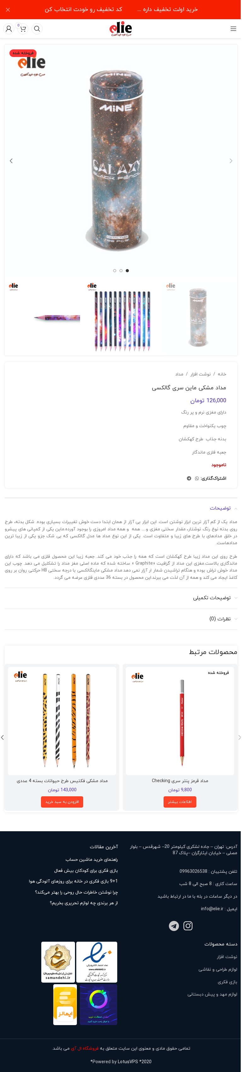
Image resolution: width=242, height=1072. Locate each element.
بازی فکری (227, 982)
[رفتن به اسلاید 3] (114, 270)
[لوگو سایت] (121, 28)
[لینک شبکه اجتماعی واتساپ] (197, 478)
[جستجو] (37, 28)
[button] (231, 161)
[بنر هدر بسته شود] (8, 9)
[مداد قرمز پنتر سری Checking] (180, 721)
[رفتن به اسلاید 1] (127, 270)
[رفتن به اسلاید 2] (121, 270)
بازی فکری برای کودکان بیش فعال (86, 871)
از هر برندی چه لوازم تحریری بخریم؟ (84, 903)
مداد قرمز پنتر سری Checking (180, 781)
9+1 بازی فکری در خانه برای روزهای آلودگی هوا (73, 881)
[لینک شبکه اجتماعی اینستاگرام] (187, 926)
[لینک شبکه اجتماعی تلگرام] (189, 478)
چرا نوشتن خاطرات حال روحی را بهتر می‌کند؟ (76, 892)
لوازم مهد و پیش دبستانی (212, 994)
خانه (222, 374)
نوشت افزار (200, 374)
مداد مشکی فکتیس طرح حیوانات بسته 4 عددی (62, 781)
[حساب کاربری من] (9, 28)
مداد (179, 374)
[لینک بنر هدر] (121, 9)
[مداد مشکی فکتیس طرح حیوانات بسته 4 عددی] (62, 721)
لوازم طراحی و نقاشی (218, 970)
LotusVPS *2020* (121, 1062)
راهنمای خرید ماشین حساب (92, 860)
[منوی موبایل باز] (233, 28)
